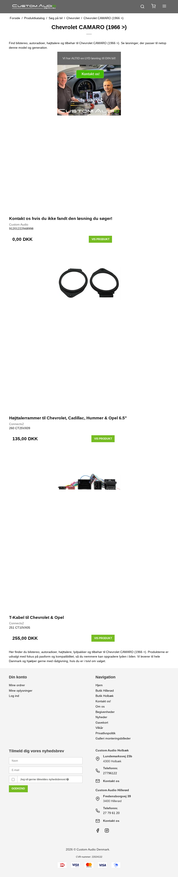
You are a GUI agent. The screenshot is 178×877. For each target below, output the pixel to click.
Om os (100, 706)
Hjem (99, 685)
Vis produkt (100, 239)
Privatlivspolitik (105, 733)
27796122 (110, 773)
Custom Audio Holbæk (112, 750)
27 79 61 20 (111, 813)
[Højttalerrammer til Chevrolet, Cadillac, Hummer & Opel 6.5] (89, 331)
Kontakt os (111, 781)
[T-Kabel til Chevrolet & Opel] (89, 530)
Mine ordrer (17, 685)
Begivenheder (105, 712)
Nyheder (101, 717)
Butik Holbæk (105, 696)
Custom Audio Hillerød (112, 790)
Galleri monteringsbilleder (113, 738)
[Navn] (45, 760)
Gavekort (102, 722)
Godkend (18, 788)
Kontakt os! (103, 701)
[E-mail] (45, 770)
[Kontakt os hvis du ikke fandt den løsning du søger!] (89, 132)
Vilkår (99, 727)
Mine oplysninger (20, 690)
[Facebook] (98, 831)
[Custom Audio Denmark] (34, 6)
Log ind (14, 696)
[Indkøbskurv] (153, 6)
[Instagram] (107, 831)
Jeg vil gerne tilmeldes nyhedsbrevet (43, 779)
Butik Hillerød (105, 690)
